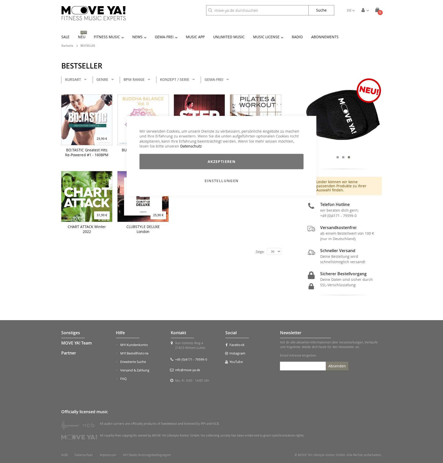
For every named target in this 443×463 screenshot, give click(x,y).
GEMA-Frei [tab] (214, 79)
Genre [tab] (102, 79)
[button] (351, 10)
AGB (64, 455)
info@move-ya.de (187, 370)
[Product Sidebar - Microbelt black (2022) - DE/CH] (343, 114)
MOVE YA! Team (76, 343)
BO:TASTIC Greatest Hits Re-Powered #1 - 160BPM (87, 152)
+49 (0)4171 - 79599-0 (338, 215)
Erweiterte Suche (133, 361)
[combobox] (257, 10)
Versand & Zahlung (134, 370)
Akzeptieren (221, 161)
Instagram (237, 353)
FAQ (123, 378)
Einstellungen (222, 180)
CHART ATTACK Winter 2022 (87, 229)
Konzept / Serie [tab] (174, 79)
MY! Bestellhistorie (134, 353)
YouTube (236, 361)
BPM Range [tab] (134, 79)
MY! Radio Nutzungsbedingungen (147, 455)
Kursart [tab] (73, 79)
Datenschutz (191, 146)
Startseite (67, 45)
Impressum (108, 455)
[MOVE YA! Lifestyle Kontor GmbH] (94, 13)
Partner (68, 353)
